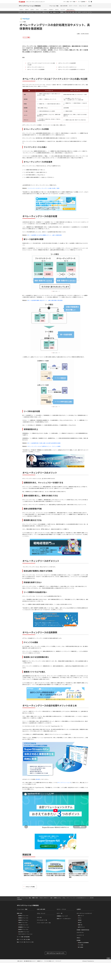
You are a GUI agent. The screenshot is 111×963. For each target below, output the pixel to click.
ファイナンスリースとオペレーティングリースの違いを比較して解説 (43, 188)
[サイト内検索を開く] (89, 1)
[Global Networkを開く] (91, 1)
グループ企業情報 (81, 1)
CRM (73, 12)
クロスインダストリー (70, 9)
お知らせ (78, 937)
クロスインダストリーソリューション (25, 934)
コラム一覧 (39, 917)
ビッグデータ (84, 12)
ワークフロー (20, 12)
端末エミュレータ (46, 12)
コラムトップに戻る (30, 886)
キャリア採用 (80, 944)
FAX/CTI (79, 12)
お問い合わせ (20, 961)
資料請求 (38, 779)
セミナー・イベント (73, 5)
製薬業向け (57, 9)
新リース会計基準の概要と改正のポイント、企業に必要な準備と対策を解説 (45, 300)
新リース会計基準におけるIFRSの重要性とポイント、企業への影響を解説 (45, 235)
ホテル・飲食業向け (43, 9)
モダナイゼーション (29, 12)
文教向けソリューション (22, 922)
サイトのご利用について (49, 961)
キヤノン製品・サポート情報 (69, 1)
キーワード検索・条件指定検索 (23, 936)
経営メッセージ (81, 915)
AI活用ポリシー (40, 961)
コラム (63, 897)
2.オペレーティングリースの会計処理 (66, 63)
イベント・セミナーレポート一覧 (43, 922)
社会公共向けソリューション (23, 931)
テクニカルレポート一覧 (42, 920)
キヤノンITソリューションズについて (84, 913)
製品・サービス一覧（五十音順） (23, 939)
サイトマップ (58, 961)
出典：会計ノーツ (56, 291)
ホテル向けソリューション (23, 924)
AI (68, 12)
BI (70, 12)
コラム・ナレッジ (82, 5)
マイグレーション (38, 12)
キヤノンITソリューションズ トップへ (55, 953)
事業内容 (79, 920)
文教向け (37, 9)
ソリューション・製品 (53, 5)
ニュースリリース (80, 935)
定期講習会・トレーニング (62, 916)
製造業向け (22, 9)
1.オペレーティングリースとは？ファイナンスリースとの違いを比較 (41, 64)
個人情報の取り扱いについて (30, 961)
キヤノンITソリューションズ (64, 782)
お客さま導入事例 (63, 5)
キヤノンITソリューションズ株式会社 (30, 6)
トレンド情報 (26, 37)
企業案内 (90, 5)
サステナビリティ (80, 932)
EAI (76, 12)
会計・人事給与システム (54, 12)
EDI (24, 12)
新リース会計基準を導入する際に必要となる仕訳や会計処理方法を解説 (44, 443)
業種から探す (35, 897)
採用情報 (78, 940)
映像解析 (61, 12)
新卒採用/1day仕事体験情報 (83, 942)
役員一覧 (79, 922)
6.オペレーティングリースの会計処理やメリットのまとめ (71, 69)
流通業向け (27, 9)
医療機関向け (51, 9)
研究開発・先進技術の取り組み (83, 929)
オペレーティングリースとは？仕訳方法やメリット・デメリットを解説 (44, 446)
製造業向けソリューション (23, 915)
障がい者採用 (80, 947)
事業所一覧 (80, 924)
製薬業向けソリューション (23, 929)
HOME (18, 897)
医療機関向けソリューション (23, 927)
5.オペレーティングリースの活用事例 (35, 69)
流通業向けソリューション (23, 917)
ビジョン (79, 917)
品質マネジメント (81, 927)
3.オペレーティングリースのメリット (35, 67)
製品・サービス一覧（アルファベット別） (25, 942)
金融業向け (32, 9)
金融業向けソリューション (23, 920)
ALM (65, 12)
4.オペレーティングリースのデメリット (67, 67)
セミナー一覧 (59, 913)
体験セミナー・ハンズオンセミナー (64, 918)
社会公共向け (63, 9)
